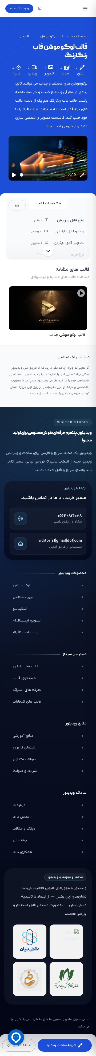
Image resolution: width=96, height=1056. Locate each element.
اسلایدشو (20, 608)
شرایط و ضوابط (25, 771)
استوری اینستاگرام (27, 620)
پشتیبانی (20, 840)
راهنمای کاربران (25, 747)
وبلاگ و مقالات (24, 828)
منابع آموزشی (23, 735)
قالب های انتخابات (27, 701)
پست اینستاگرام (25, 632)
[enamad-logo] (66, 942)
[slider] (42, 174)
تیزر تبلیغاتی (23, 597)
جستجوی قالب (24, 678)
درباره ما (19, 805)
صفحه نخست (76, 36)
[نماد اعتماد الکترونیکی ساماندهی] (29, 979)
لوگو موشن (48, 36)
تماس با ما (21, 816)
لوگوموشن (78, 83)
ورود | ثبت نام (19, 8)
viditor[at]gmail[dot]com (60, 540)
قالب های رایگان (25, 666)
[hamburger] (85, 8)
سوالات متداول (24, 759)
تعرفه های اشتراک (27, 689)
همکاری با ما (22, 852)
